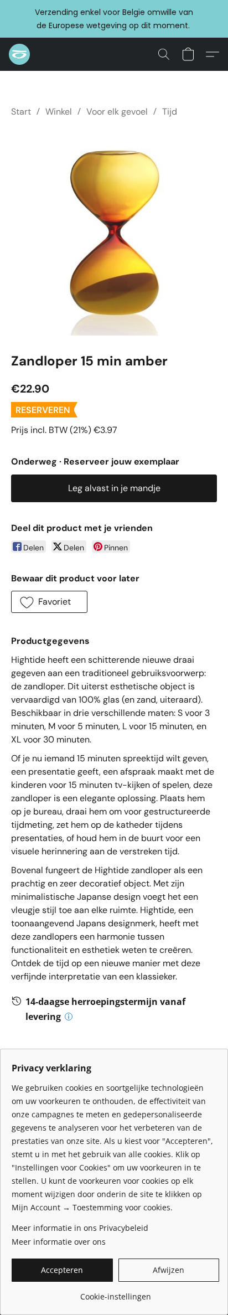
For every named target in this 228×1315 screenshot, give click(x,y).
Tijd (169, 111)
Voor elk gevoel (117, 111)
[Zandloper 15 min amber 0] (114, 233)
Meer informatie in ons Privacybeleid (80, 1228)
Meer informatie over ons (59, 1241)
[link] (115, 1292)
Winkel (58, 111)
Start (21, 111)
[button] (20, 54)
